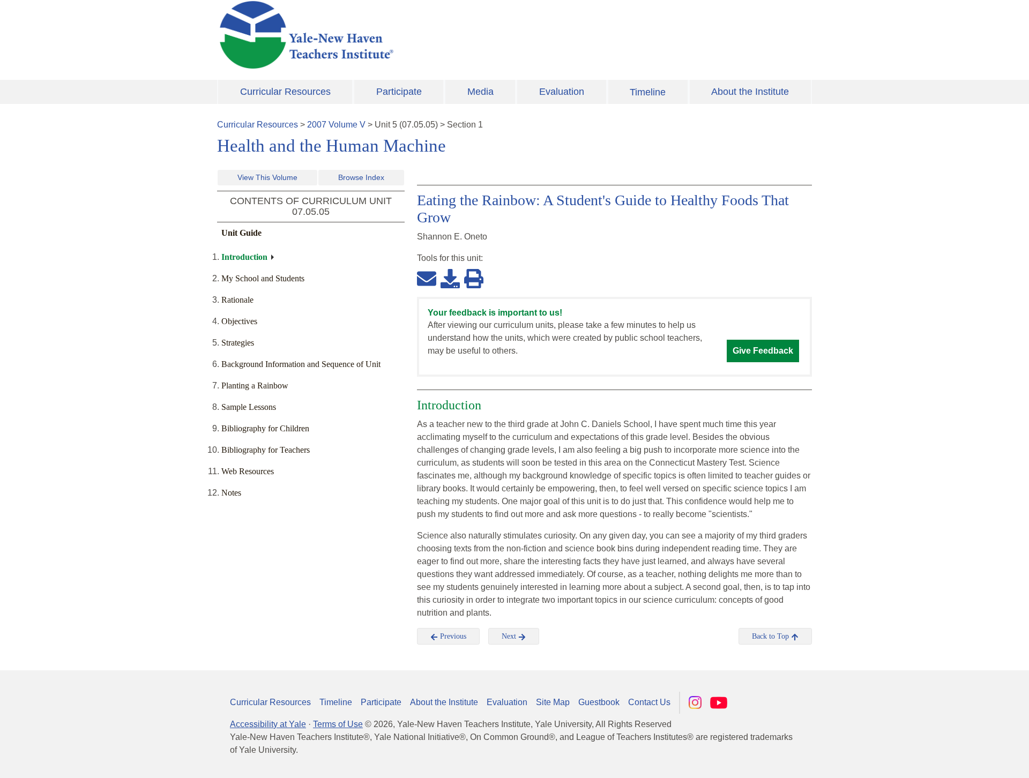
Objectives (239, 321)
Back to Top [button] (771, 636)
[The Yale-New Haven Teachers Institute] (412, 35)
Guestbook (599, 702)
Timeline (648, 92)
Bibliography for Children (265, 428)
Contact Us (649, 702)
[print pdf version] (473, 278)
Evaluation (561, 91)
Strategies (237, 342)
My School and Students (262, 278)
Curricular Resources (285, 91)
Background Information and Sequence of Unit (301, 364)
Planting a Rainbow (254, 385)
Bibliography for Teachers (265, 449)
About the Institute (750, 91)
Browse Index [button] (361, 177)
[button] (967, 759)
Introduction (244, 256)
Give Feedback (763, 350)
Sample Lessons (248, 407)
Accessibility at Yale (268, 724)
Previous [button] (452, 636)
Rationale (237, 299)
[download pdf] (450, 278)
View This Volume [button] (267, 177)
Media (480, 91)
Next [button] (510, 636)
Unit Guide (241, 232)
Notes (231, 492)
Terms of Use (338, 724)
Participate (399, 91)
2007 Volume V (336, 124)
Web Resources (247, 471)
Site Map (553, 702)
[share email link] (426, 278)
